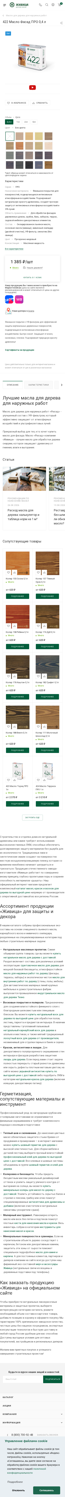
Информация (11, 1422)
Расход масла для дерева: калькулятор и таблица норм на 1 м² (23, 515)
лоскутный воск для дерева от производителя (31, 1038)
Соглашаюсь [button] (47, 1490)
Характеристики (38, 385)
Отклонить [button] (18, 1490)
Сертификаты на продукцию (19, 350)
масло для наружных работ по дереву (26, 973)
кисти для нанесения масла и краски (35, 1223)
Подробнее (17, 596)
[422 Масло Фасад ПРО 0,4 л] (33, 56)
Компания (9, 1414)
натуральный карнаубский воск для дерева (29, 1030)
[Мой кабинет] (53, 5)
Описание (12, 385)
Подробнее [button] (15, 1481)
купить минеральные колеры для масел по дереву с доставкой (29, 1190)
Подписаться (52, 1379)
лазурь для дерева (14, 1059)
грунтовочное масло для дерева (40, 965)
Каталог (8, 1397)
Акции (7, 1405)
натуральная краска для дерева (34, 1079)
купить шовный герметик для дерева (33, 1145)
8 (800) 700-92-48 (22, 1435)
